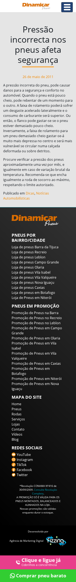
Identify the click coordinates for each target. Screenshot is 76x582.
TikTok (21, 464)
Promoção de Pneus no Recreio (37, 318)
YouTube (24, 454)
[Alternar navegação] (67, 7)
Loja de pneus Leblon (28, 257)
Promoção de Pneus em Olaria (36, 338)
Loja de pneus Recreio (29, 252)
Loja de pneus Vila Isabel (31, 272)
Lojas (16, 424)
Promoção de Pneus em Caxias (36, 363)
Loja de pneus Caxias (28, 287)
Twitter (22, 475)
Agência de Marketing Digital (26, 541)
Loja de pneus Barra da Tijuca (35, 247)
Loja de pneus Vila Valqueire (34, 277)
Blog (15, 439)
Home (16, 404)
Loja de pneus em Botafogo (33, 292)
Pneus (17, 409)
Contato (18, 429)
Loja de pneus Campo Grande (35, 262)
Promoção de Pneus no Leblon (36, 323)
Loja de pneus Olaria (28, 267)
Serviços (18, 419)
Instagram (25, 459)
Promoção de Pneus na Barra (35, 313)
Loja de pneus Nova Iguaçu (33, 282)
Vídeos (17, 434)
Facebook (24, 469)
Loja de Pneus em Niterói (32, 297)
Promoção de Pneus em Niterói (37, 378)
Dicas (30, 193)
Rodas (17, 414)
